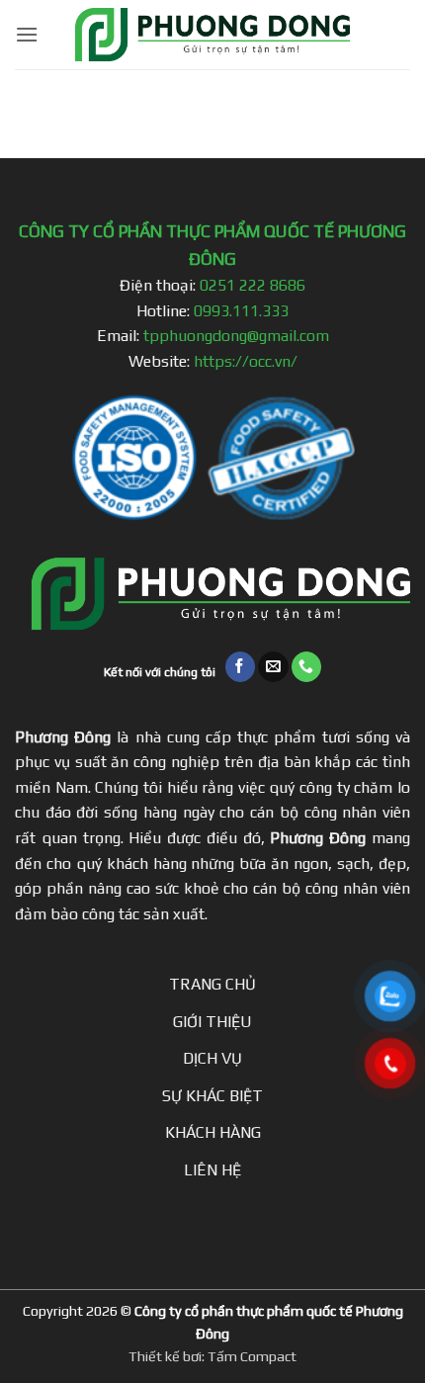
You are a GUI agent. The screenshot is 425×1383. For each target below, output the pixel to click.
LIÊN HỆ (212, 1170)
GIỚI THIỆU (212, 1021)
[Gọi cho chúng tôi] (307, 666)
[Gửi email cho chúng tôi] (273, 666)
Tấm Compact (252, 1356)
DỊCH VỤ (212, 1058)
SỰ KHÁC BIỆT (212, 1095)
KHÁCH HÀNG (213, 1132)
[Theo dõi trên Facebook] (240, 666)
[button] (27, 34)
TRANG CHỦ (212, 984)
